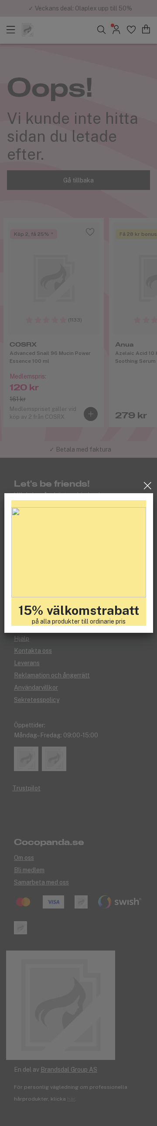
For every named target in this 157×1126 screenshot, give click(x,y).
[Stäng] (147, 485)
